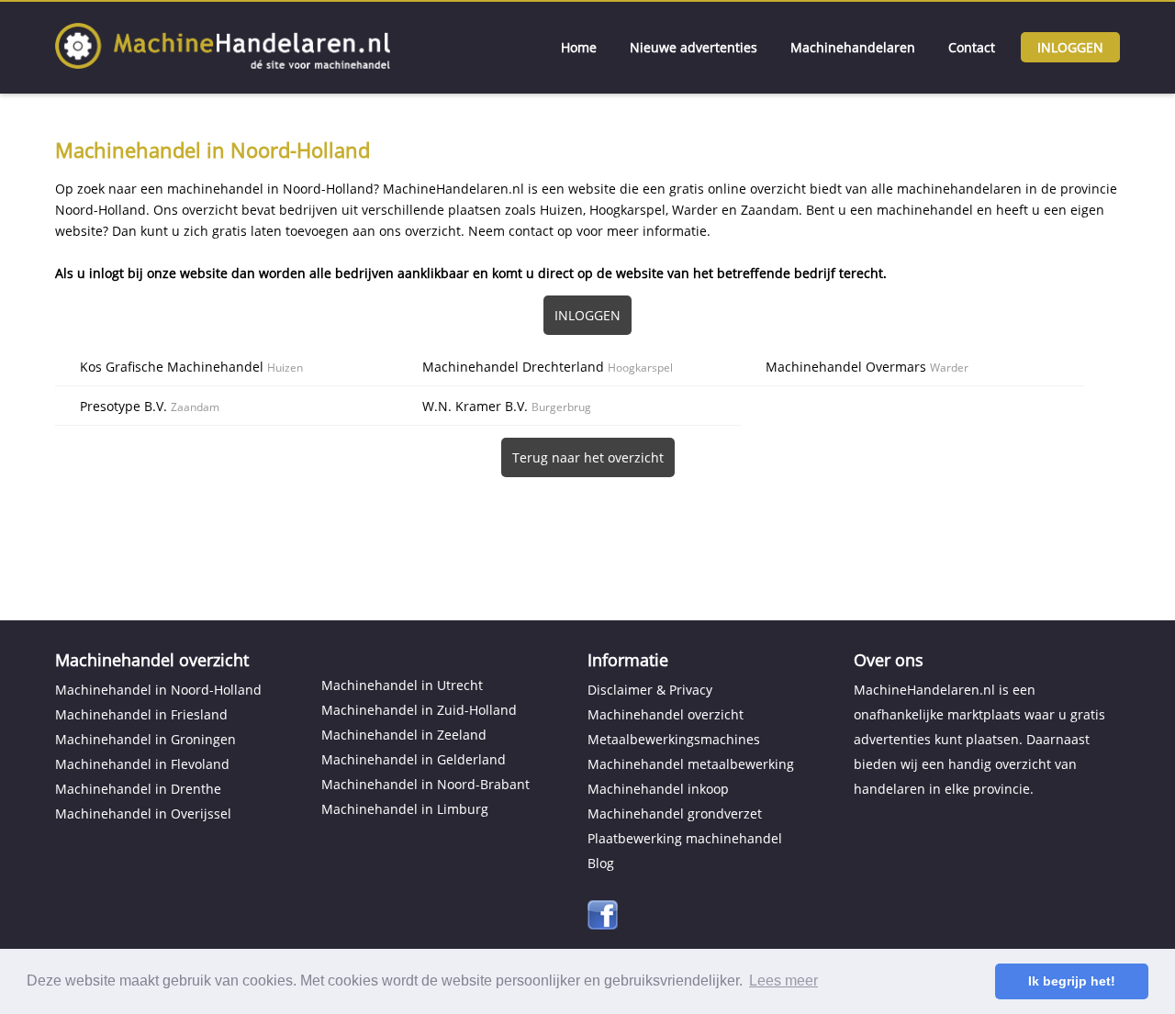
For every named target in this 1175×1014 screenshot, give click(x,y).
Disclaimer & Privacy (650, 689)
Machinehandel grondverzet (675, 813)
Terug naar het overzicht (588, 457)
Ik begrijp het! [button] (1071, 981)
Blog (601, 863)
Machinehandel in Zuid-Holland (419, 710)
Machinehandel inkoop (658, 788)
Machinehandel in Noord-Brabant (425, 784)
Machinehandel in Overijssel (143, 813)
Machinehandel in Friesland (141, 714)
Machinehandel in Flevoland (142, 764)
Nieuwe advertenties (693, 47)
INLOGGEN (587, 315)
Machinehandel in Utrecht (402, 685)
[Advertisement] (587, 530)
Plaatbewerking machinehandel (685, 838)
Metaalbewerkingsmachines (674, 739)
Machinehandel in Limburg (404, 809)
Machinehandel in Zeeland (404, 734)
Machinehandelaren (852, 47)
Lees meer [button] (783, 980)
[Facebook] (603, 924)
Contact (971, 47)
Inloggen (1070, 47)
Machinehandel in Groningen (145, 739)
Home (579, 47)
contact (531, 231)
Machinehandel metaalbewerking (691, 764)
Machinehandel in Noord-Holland (158, 689)
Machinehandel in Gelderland (413, 759)
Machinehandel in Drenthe (138, 788)
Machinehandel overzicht (666, 714)
